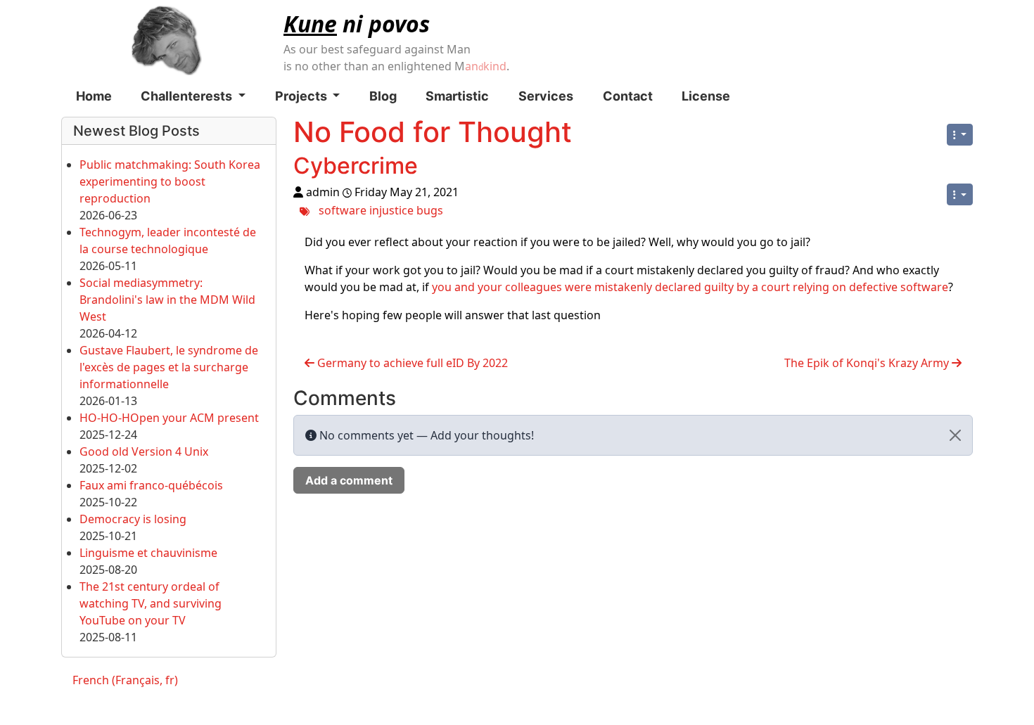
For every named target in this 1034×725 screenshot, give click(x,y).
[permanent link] (431, 168)
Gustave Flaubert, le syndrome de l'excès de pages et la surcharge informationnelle (168, 367)
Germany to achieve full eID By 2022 (411, 363)
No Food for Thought (432, 132)
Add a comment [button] (348, 480)
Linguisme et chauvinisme (148, 552)
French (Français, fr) (125, 680)
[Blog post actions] (960, 194)
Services (545, 96)
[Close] (955, 435)
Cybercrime (355, 165)
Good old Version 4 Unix (143, 451)
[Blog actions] (960, 135)
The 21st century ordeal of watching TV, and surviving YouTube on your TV (150, 603)
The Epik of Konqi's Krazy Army (868, 363)
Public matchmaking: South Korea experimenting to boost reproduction (169, 181)
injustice (391, 210)
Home (94, 96)
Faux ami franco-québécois (151, 485)
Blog (383, 96)
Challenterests (188, 96)
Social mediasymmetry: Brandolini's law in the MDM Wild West (167, 299)
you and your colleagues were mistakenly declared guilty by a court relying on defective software (690, 287)
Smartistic (457, 96)
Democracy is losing (132, 519)
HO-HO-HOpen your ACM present (169, 417)
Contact (628, 96)
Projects (302, 96)
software (342, 210)
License (706, 96)
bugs (429, 210)
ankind (485, 66)
